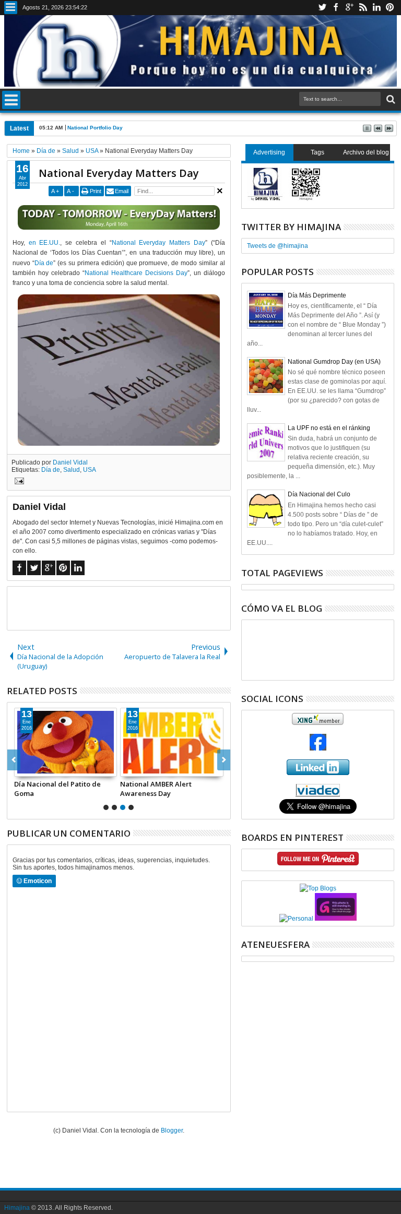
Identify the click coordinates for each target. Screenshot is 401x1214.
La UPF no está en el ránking (329, 428)
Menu (10, 7)
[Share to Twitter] (34, 768)
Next (13, 759)
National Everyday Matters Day (119, 173)
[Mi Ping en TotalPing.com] (336, 918)
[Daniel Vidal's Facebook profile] (318, 748)
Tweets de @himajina (277, 245)
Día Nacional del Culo (319, 494)
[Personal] (296, 918)
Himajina (17, 1207)
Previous (223, 759)
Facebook (336, 7)
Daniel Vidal (70, 462)
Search (390, 99)
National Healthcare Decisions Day (136, 273)
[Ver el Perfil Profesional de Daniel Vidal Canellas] (318, 794)
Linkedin (376, 7)
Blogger (172, 1130)
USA (89, 469)
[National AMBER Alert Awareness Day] (171, 742)
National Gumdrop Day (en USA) (334, 361)
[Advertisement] (129, 607)
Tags (317, 152)
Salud (71, 469)
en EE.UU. (45, 242)
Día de (44, 263)
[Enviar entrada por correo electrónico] (17, 482)
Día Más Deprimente (317, 295)
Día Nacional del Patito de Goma (57, 788)
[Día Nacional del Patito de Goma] (65, 742)
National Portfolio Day (95, 127)
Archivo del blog (366, 152)
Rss (363, 7)
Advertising (269, 152)
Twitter (322, 7)
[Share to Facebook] (22, 768)
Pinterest (390, 7)
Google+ (349, 7)
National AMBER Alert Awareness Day (156, 788)
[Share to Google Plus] (45, 768)
